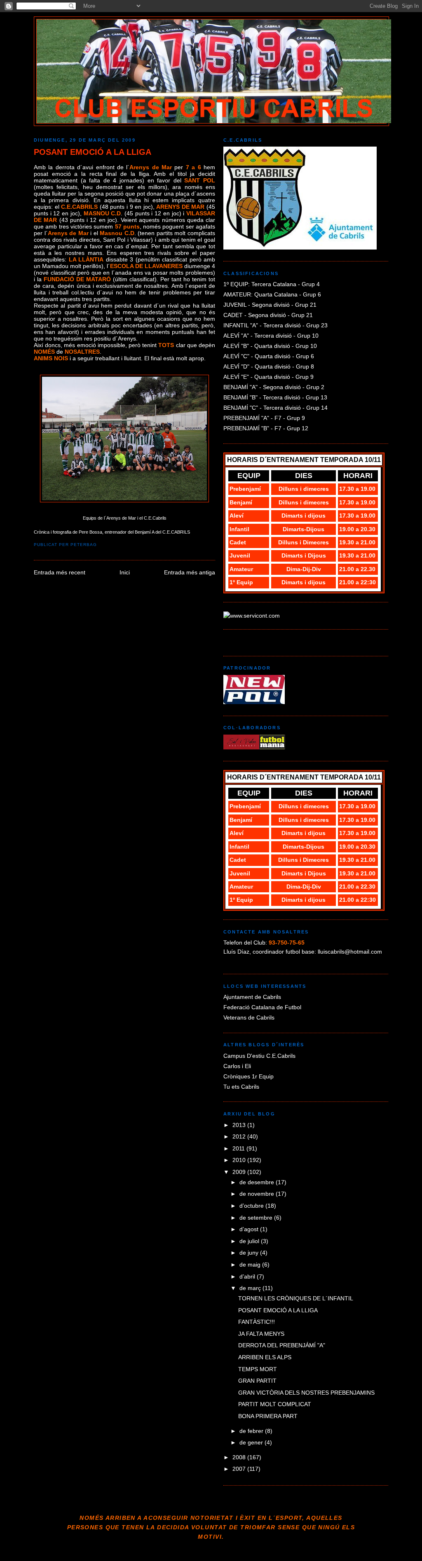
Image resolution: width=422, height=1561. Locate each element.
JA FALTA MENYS (261, 1333)
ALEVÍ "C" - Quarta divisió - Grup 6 (268, 356)
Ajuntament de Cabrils (252, 997)
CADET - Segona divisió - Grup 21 (268, 315)
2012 (239, 1136)
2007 (239, 1468)
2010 (239, 1160)
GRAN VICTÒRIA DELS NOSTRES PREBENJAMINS (306, 1392)
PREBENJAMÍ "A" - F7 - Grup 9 (264, 418)
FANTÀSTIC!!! (256, 1321)
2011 (239, 1148)
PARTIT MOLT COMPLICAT (274, 1404)
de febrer (252, 1431)
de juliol (250, 1241)
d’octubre (252, 1205)
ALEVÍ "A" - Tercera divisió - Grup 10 (271, 335)
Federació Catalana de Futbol (262, 1007)
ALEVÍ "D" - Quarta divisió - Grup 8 (268, 366)
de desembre (257, 1182)
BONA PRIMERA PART (268, 1416)
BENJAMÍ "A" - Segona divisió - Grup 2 (273, 387)
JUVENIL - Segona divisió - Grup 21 (269, 304)
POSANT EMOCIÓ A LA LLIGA (92, 151)
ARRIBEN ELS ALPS (264, 1357)
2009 (239, 1172)
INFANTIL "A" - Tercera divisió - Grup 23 (275, 325)
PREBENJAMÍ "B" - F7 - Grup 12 (265, 428)
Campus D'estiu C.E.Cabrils (259, 1055)
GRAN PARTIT (257, 1380)
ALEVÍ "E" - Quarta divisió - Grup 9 (268, 376)
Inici (125, 572)
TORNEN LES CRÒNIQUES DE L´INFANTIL (295, 1298)
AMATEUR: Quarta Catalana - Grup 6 (272, 294)
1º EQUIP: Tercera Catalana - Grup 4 (271, 284)
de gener (252, 1442)
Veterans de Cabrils (248, 1017)
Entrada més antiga (189, 572)
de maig (250, 1264)
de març (251, 1288)
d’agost (249, 1229)
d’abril (248, 1276)
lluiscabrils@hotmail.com (350, 951)
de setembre (256, 1217)
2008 (239, 1457)
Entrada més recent (59, 572)
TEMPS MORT (257, 1369)
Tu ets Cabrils (241, 1086)
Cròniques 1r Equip (248, 1076)
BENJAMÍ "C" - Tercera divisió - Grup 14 (275, 407)
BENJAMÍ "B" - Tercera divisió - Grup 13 (275, 397)
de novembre (257, 1193)
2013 (239, 1125)
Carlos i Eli (237, 1066)
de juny (249, 1252)
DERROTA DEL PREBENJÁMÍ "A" (281, 1345)
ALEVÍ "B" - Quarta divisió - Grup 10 (270, 346)
